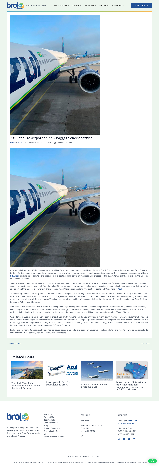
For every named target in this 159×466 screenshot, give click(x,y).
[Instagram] (119, 439)
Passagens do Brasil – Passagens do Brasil (58, 383)
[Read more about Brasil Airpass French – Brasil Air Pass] (97, 370)
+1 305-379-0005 (126, 423)
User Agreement (51, 422)
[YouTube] (134, 439)
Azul (120, 289)
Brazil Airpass (60, 6)
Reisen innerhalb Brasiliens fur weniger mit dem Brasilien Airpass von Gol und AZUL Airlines (131, 386)
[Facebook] (124, 439)
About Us (48, 414)
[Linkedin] (129, 439)
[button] (141, 5)
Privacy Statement (52, 428)
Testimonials (49, 420)
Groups (103, 6)
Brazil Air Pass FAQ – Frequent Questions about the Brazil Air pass (25, 385)
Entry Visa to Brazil (52, 431)
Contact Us (49, 417)
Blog (46, 425)
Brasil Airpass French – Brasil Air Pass (94, 385)
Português (117, 6)
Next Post (146, 343)
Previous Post (14, 343)
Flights (76, 6)
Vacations (89, 6)
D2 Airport (14, 276)
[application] (68, 5)
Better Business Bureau (54, 436)
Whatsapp (132, 421)
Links (46, 434)
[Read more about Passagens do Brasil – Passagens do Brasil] (62, 370)
